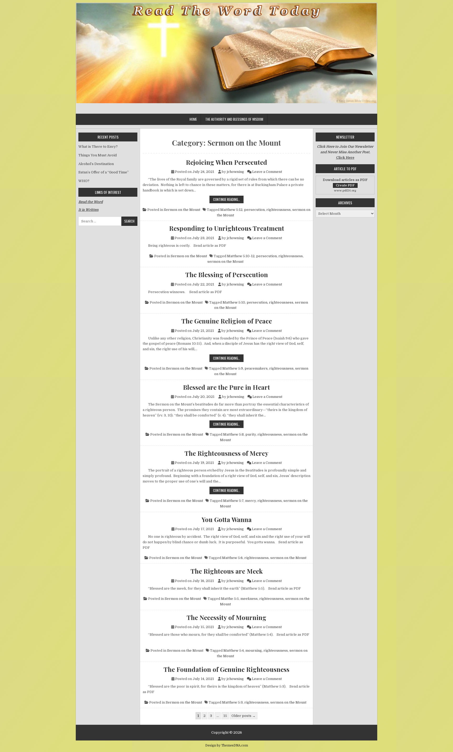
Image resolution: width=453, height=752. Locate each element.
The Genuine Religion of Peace (226, 320)
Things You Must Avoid (97, 155)
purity (250, 434)
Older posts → (243, 716)
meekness (249, 599)
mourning (253, 650)
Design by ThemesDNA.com (226, 745)
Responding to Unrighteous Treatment (226, 228)
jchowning (235, 172)
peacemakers (256, 368)
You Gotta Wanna (227, 519)
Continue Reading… (228, 199)
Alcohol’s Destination (96, 164)
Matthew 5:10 (234, 302)
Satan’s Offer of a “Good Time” (103, 172)
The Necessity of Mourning (226, 617)
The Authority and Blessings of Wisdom (234, 119)
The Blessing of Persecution (226, 274)
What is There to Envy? (98, 147)
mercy (250, 501)
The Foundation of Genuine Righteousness (226, 669)
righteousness (278, 210)
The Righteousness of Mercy (226, 453)
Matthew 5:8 (233, 434)
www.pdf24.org (345, 190)
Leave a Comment (267, 172)
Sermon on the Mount (182, 210)
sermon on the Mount (225, 262)
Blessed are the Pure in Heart (226, 387)
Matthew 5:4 (233, 650)
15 (225, 716)
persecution (254, 210)
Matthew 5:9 (232, 368)
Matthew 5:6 (232, 558)
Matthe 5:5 (230, 599)
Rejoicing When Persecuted (226, 162)
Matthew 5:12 (231, 210)
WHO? (83, 181)
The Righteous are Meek (227, 571)
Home (193, 119)
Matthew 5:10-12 (241, 256)
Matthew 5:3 (232, 702)
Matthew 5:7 (233, 501)
